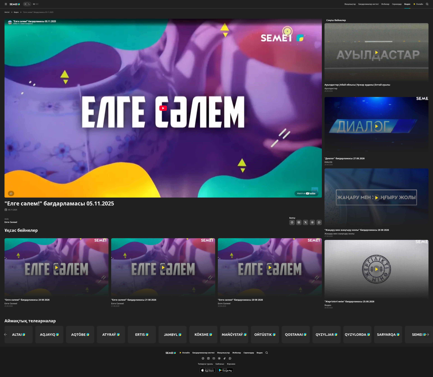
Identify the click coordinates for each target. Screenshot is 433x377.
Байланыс (220, 364)
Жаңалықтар (350, 4)
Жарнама (231, 364)
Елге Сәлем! (11, 222)
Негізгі (7, 12)
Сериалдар (397, 4)
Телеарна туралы (205, 364)
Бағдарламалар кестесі (368, 4)
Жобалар (385, 4)
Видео (407, 4)
